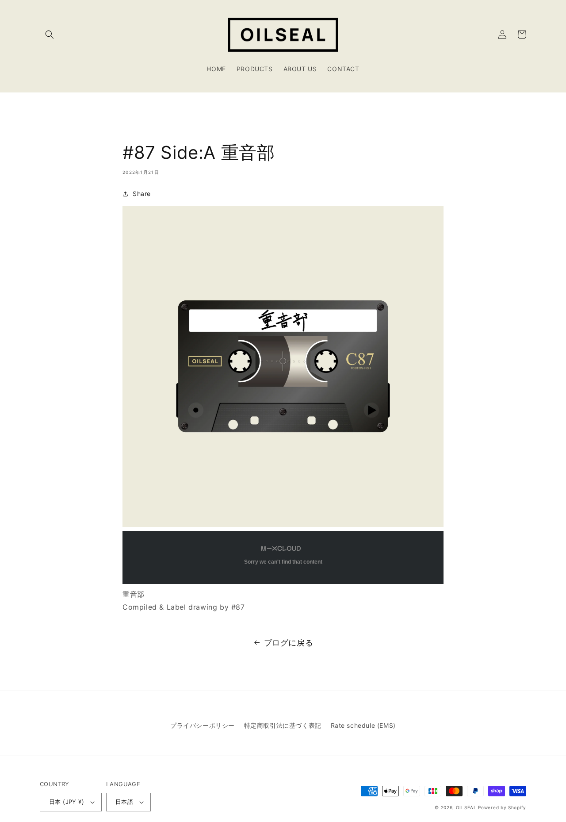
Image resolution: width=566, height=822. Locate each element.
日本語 (124, 801)
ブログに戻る (289, 642)
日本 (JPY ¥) (66, 801)
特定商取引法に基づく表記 (282, 725)
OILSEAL (466, 807)
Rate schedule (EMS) (363, 725)
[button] (49, 34)
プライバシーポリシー (202, 725)
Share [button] (142, 193)
